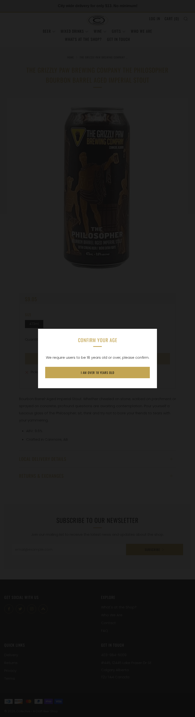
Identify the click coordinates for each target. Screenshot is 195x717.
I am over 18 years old (97, 372)
